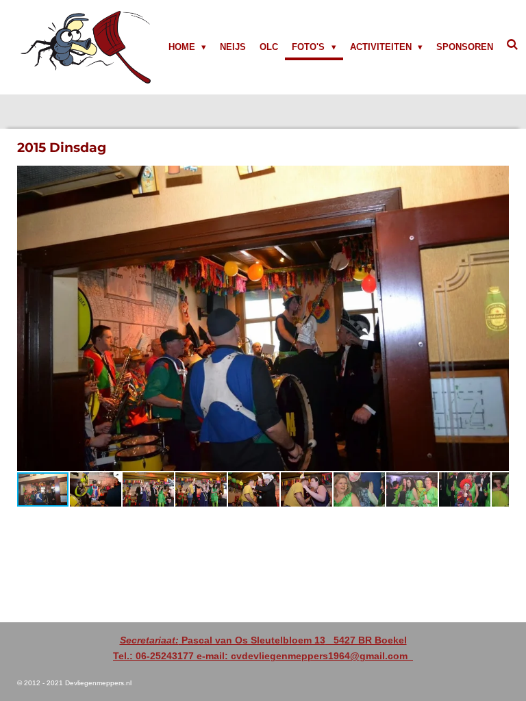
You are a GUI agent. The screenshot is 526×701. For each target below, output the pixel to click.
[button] (497, 178)
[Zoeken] (513, 44)
